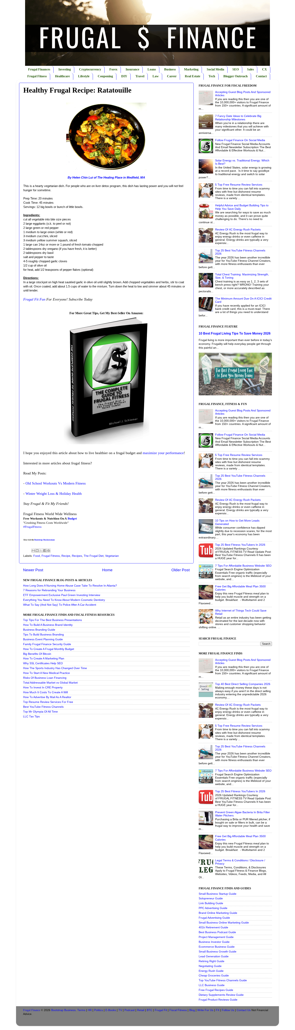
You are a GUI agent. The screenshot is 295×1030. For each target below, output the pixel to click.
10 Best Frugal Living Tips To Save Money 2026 (235, 333)
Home (107, 570)
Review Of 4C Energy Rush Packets (238, 229)
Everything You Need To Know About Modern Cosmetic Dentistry (64, 599)
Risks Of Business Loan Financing (44, 677)
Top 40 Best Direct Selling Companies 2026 (242, 684)
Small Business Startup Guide (217, 893)
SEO (235, 69)
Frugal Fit (161, 1010)
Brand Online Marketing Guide (218, 912)
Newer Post (33, 570)
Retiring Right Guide (211, 961)
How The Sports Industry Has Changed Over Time (55, 668)
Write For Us (205, 1010)
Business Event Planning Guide (43, 639)
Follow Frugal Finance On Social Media (240, 140)
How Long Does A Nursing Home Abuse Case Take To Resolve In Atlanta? (70, 585)
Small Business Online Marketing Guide (224, 922)
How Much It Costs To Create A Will (45, 692)
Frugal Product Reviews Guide (218, 999)
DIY (124, 76)
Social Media (215, 69)
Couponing (105, 76)
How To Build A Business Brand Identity (48, 624)
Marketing (191, 69)
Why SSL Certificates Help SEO (43, 663)
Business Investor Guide (214, 941)
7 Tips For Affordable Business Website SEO (243, 565)
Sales (250, 69)
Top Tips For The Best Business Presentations (52, 620)
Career (172, 76)
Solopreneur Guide (211, 898)
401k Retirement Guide (213, 927)
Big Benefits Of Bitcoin (37, 653)
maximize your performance (163, 453)
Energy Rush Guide (211, 970)
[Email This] (33, 551)
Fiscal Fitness (178, 1010)
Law (156, 76)
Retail (140, 1010)
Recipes (77, 555)
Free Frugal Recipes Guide (216, 990)
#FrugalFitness (32, 526)
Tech (212, 76)
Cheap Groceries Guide (214, 975)
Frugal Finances (39, 69)
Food (36, 555)
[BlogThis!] (37, 551)
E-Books (110, 1010)
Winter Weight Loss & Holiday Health (53, 494)
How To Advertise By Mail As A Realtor (47, 697)
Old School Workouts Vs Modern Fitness (55, 483)
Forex (113, 69)
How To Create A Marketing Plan (43, 658)
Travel (139, 76)
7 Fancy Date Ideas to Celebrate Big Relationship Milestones (238, 118)
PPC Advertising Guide (213, 908)
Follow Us (228, 1010)
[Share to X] (41, 551)
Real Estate (192, 76)
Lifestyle (84, 76)
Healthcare (62, 76)
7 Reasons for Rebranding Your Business (49, 590)
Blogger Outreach (235, 76)
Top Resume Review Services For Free (48, 702)
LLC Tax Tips (31, 716)
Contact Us (244, 1010)
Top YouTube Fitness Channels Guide (223, 980)
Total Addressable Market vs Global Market (50, 682)
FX (217, 1010)
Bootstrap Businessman (44, 540)
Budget (72, 518)
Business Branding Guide (39, 629)
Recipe (65, 555)
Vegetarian (112, 555)
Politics (98, 1010)
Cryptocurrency (90, 69)
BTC (149, 1010)
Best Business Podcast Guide (217, 932)
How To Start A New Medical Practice (46, 673)
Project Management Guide (216, 937)
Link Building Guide (211, 903)
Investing (64, 69)
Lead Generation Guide (214, 956)
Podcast (129, 1010)
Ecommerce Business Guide (217, 946)
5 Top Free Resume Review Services (238, 184)
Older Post (180, 570)
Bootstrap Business (63, 1010)
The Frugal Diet (94, 555)
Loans (152, 69)
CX (264, 69)
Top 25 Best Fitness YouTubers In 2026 (240, 544)
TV (120, 1010)
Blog (192, 1010)
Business (170, 69)
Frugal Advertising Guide (214, 917)
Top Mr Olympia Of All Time (40, 711)
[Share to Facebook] (45, 551)
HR (90, 1010)
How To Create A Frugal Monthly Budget (48, 649)
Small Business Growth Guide (217, 951)
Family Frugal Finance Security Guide (47, 644)
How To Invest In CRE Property (43, 687)
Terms (81, 1010)
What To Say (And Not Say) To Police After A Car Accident (59, 604)
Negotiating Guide (210, 966)
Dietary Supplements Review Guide (221, 994)
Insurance (132, 69)
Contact (261, 76)
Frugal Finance (31, 1010)
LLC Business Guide (212, 985)
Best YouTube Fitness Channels (43, 706)
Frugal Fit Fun (34, 299)
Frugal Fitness (37, 76)
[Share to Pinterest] (49, 551)
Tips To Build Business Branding (43, 634)
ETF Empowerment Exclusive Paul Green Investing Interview (61, 595)
